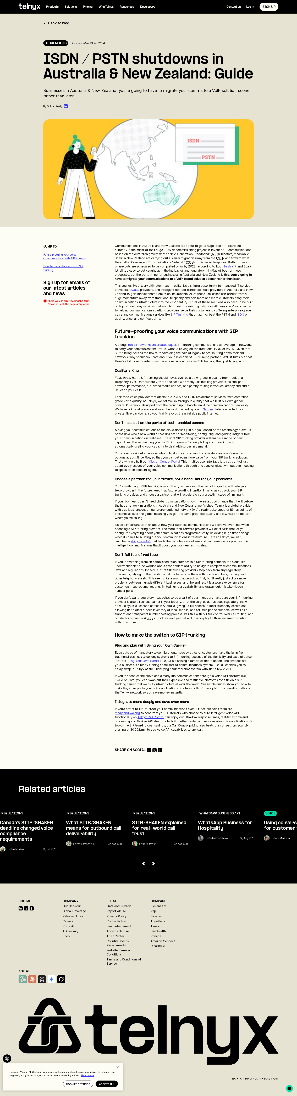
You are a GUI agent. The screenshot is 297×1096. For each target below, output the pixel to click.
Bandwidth (158, 931)
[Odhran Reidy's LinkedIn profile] (66, 106)
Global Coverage (74, 911)
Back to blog (58, 23)
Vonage (156, 936)
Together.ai (158, 921)
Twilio (155, 926)
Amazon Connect (163, 941)
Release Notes (73, 916)
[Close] (117, 1067)
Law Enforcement (119, 926)
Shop (66, 936)
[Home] (30, 6)
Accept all (106, 1084)
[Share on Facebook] (160, 750)
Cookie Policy (116, 921)
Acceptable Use (118, 931)
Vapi (153, 911)
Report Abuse (116, 911)
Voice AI (68, 926)
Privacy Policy (116, 916)
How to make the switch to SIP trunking (63, 268)
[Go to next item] (153, 863)
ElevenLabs (159, 906)
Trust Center (115, 936)
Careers (68, 921)
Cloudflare (158, 946)
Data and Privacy (119, 906)
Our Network (72, 906)
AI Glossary (70, 931)
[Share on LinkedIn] (149, 750)
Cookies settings (78, 1084)
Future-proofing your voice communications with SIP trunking (64, 256)
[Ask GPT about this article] (7, 1058)
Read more (87, 1075)
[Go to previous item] (143, 863)
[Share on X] (154, 750)
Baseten (156, 916)
